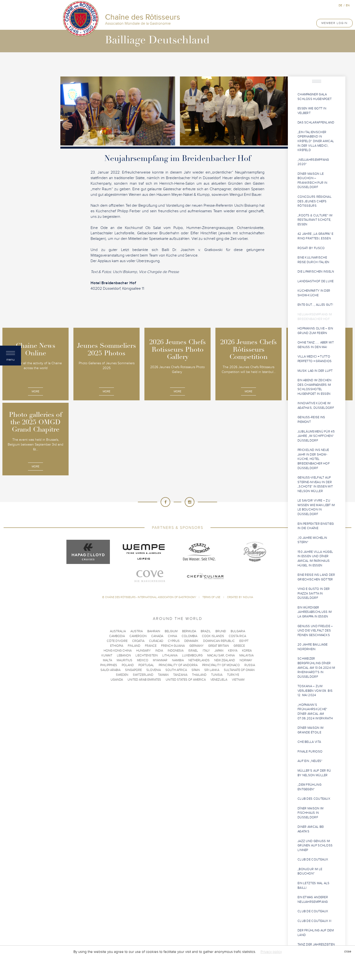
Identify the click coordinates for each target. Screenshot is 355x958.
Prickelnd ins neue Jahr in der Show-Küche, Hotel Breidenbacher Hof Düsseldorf (314, 459)
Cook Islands (213, 636)
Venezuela (218, 680)
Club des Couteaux (314, 799)
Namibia (178, 660)
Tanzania (180, 675)
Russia (249, 665)
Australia (118, 631)
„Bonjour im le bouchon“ (310, 871)
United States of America (186, 680)
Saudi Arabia (110, 670)
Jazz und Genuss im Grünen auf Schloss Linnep (315, 845)
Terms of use (211, 597)
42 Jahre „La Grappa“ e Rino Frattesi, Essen (316, 236)
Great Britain (218, 646)
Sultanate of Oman (239, 670)
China (172, 636)
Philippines (108, 665)
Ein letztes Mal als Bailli (314, 885)
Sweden (122, 675)
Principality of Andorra (178, 665)
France (150, 646)
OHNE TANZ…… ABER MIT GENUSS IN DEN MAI (316, 345)
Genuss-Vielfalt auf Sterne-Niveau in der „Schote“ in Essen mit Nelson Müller (315, 484)
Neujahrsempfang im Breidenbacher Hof (315, 316)
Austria (136, 631)
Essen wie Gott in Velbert (312, 110)
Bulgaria (238, 631)
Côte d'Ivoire (117, 641)
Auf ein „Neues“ (310, 761)
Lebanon (124, 655)
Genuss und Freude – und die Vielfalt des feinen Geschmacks (315, 630)
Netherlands (199, 660)
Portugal (146, 665)
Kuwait (106, 655)
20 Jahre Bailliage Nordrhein (312, 647)
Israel (193, 651)
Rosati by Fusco (311, 248)
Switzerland (143, 675)
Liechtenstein (146, 655)
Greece (239, 646)
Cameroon (138, 636)
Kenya (232, 651)
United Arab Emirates (144, 680)
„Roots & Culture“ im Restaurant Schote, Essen (315, 219)
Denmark (191, 641)
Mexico (142, 660)
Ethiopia (116, 646)
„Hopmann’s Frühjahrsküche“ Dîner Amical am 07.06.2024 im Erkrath (315, 711)
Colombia (189, 636)
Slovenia (153, 670)
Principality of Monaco (221, 665)
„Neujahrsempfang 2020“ (313, 162)
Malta (107, 660)
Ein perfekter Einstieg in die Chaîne (316, 526)
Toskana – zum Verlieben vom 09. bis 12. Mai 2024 (315, 690)
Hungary (143, 651)
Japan (218, 651)
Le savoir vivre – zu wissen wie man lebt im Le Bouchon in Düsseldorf (316, 507)
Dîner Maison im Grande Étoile (311, 730)
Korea (247, 651)
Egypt (243, 641)
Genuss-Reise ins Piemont (311, 419)
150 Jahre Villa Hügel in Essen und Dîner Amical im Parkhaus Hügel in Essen (315, 558)
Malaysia (246, 655)
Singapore (133, 670)
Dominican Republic (219, 641)
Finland (134, 646)
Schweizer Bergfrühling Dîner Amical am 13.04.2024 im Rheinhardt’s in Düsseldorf (316, 667)
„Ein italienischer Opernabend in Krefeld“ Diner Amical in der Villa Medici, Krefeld (316, 141)
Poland (128, 665)
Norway (246, 660)
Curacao (156, 641)
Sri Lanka (211, 670)
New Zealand (224, 660)
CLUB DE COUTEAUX (313, 859)
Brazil (206, 631)
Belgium (171, 631)
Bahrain (153, 631)
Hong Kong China (118, 651)
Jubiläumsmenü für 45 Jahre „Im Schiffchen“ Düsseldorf (316, 436)
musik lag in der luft (315, 371)
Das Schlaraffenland (316, 122)
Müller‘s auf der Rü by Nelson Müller (314, 773)
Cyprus (174, 641)
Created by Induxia (240, 597)
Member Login (334, 23)
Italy (206, 651)
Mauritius (124, 660)
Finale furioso (310, 751)
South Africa (176, 670)
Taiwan (163, 675)
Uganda (117, 680)
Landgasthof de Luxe (316, 281)
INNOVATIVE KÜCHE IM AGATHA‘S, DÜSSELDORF (316, 405)
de (340, 5)
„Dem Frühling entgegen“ (309, 787)
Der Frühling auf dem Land (316, 932)
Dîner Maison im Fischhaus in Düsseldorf (311, 812)
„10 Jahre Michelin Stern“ (312, 540)
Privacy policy (271, 952)
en (347, 5)
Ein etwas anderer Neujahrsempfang (313, 899)
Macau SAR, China (221, 655)
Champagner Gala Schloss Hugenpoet (315, 96)
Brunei (220, 631)
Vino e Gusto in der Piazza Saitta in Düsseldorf (314, 593)
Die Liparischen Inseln (316, 272)
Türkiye (233, 675)
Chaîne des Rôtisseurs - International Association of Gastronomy (150, 597)
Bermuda (189, 631)
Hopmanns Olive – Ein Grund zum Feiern (315, 331)
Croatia (138, 641)
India (159, 651)
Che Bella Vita (309, 742)
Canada (157, 636)
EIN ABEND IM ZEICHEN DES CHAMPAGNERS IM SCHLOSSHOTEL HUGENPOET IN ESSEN (314, 387)
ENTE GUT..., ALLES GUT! (315, 305)
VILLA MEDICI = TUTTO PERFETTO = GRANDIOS (315, 359)
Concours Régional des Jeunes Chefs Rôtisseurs (315, 201)
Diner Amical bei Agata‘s (311, 829)
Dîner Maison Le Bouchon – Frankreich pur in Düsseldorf (312, 180)
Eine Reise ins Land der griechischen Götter (316, 577)
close (347, 952)
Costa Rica (237, 636)
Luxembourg (192, 655)
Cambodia (117, 636)
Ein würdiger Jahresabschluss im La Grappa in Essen (315, 612)
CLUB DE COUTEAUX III (314, 921)
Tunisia (216, 675)
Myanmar (160, 660)
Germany (196, 646)
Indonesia (176, 651)
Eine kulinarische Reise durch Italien (313, 260)
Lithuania (170, 655)
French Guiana (173, 646)
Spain (196, 670)
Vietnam (238, 680)
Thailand (199, 675)
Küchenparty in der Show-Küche (314, 293)
